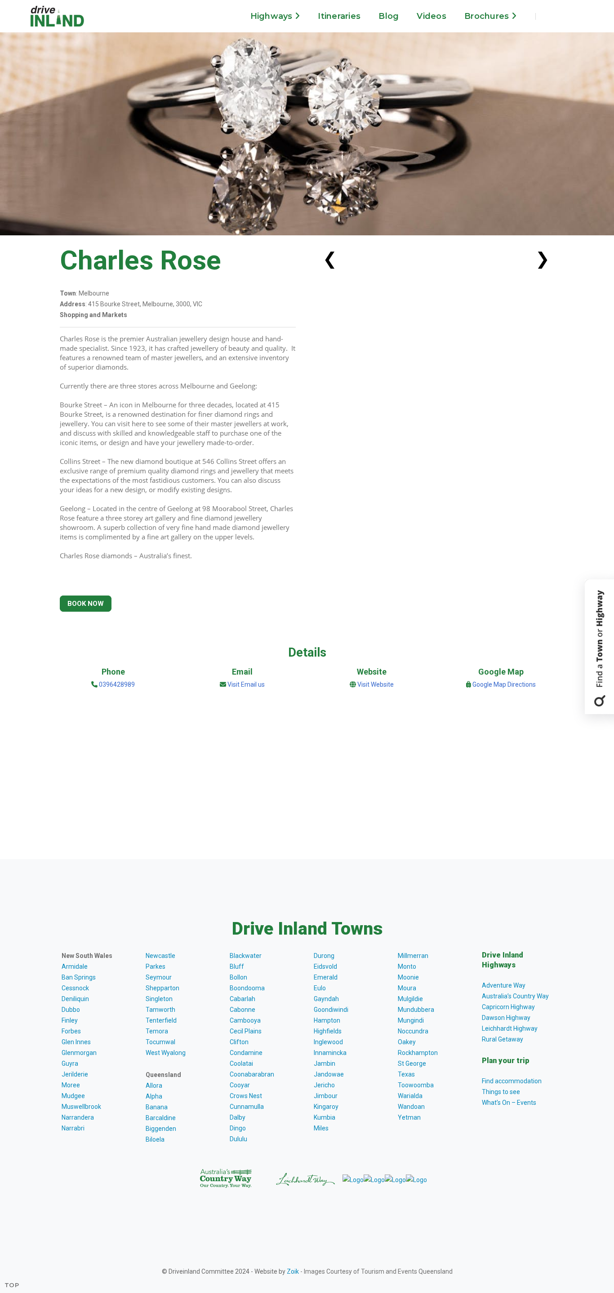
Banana (157, 1107)
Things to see (501, 1091)
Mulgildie (410, 998)
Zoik (293, 1271)
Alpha (154, 1096)
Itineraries (339, 16)
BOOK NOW (85, 604)
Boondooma (247, 988)
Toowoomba (416, 1085)
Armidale (75, 966)
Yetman (409, 1117)
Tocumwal (160, 1042)
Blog (388, 16)
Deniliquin (75, 998)
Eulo (320, 988)
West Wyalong (166, 1052)
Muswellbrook (81, 1106)
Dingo (238, 1128)
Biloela (155, 1139)
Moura (407, 988)
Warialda (410, 1095)
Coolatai (241, 1063)
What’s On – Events (509, 1102)
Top (11, 1285)
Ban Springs (79, 977)
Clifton (239, 1042)
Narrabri (73, 1128)
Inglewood (328, 1042)
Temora (157, 1031)
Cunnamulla (247, 1106)
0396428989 (116, 684)
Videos (431, 16)
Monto (407, 966)
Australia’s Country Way (515, 996)
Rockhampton (418, 1052)
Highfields (328, 1031)
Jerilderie (75, 1074)
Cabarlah (242, 998)
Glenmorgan (79, 1052)
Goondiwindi (331, 1009)
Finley (70, 1020)
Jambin (324, 1063)
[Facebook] (550, 16)
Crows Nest (246, 1095)
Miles (321, 1128)
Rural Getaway (502, 1039)
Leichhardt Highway (510, 1028)
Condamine (246, 1052)
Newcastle (160, 955)
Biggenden (161, 1128)
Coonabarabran (252, 1074)
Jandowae (329, 1074)
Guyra (70, 1063)
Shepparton (162, 988)
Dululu (238, 1139)
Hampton (327, 1020)
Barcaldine (161, 1117)
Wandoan (411, 1106)
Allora (154, 1085)
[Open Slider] (599, 646)
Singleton (159, 998)
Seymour (159, 977)
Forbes (71, 1031)
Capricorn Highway (508, 1007)
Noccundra (413, 1031)
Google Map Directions (504, 684)
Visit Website (375, 684)
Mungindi (411, 1020)
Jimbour (326, 1095)
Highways (272, 16)
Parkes (155, 966)
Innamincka (330, 1052)
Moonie (408, 977)
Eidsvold (325, 966)
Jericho (324, 1085)
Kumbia (324, 1117)
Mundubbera (416, 1009)
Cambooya (245, 1020)
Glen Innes (76, 1042)
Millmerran (413, 955)
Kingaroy (326, 1106)
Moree (71, 1085)
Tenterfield (161, 1020)
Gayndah (326, 998)
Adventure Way (503, 985)
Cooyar (240, 1085)
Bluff (237, 966)
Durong (324, 955)
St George (412, 1063)
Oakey (407, 1042)
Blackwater (246, 955)
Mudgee (73, 1095)
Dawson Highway (506, 1017)
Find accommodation (512, 1081)
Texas (406, 1074)
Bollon (238, 977)
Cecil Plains (246, 1031)
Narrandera (78, 1117)
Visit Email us (246, 684)
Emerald (326, 977)
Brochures (488, 16)
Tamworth (160, 1009)
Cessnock (75, 988)
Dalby (237, 1117)
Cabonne (242, 1009)
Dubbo (71, 1009)
